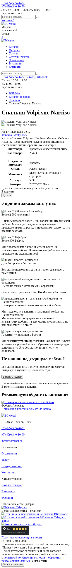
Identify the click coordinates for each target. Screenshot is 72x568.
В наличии (16, 63)
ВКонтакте (60, 514)
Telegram (21, 507)
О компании (16, 60)
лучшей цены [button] (15, 131)
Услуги (13, 53)
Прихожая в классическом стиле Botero (26, 408)
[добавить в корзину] (2, 129)
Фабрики (14, 50)
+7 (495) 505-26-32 (13, 3)
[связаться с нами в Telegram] (8, 40)
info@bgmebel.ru (11, 440)
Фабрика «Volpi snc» (14, 135)
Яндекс (37, 524)
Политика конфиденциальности (21, 537)
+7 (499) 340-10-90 (13, 6)
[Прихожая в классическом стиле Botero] (27, 402)
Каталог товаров (11, 485)
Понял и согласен (13, 564)
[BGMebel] (8, 23)
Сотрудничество (19, 56)
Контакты (15, 66)
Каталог (14, 46)
